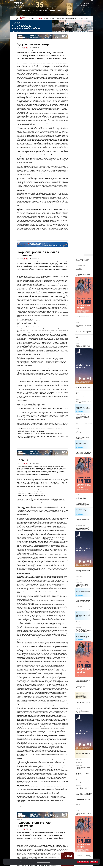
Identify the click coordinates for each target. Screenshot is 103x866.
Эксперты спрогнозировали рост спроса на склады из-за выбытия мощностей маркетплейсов (83, 592)
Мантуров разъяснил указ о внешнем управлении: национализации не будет (81, 696)
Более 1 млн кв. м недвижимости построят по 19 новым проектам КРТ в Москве (83, 813)
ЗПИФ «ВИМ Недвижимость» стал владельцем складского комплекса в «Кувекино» (83, 703)
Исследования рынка (81, 265)
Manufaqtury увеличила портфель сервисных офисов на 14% (83, 578)
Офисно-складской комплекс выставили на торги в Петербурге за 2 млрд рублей (83, 781)
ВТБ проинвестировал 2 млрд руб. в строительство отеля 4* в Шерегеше (83, 339)
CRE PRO (46, 18)
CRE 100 (37, 18)
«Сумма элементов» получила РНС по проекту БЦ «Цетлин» (83, 388)
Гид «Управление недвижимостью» (69, 18)
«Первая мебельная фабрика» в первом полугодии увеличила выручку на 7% (82, 585)
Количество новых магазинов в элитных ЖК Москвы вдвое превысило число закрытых (82, 260)
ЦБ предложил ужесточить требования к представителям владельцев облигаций (82, 504)
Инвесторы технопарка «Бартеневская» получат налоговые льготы (83, 325)
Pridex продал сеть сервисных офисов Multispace (82, 774)
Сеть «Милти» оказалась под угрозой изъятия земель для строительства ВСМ (82, 444)
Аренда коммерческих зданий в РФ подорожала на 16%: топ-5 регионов (82, 417)
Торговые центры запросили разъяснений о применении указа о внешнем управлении (83, 395)
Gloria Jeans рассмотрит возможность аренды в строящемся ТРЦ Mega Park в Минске (83, 630)
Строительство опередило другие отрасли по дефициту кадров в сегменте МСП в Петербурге (83, 528)
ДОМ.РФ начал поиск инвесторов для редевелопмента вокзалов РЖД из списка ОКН (83, 856)
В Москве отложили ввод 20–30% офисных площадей (83, 800)
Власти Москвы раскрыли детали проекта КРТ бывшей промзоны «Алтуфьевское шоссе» (83, 571)
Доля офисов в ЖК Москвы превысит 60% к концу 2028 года (84, 424)
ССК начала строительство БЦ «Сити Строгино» (84, 402)
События (78, 708)
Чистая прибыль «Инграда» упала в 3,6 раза (83, 275)
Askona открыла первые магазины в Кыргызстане (83, 761)
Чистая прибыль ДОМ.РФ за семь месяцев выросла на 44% (83, 637)
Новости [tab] (79, 255)
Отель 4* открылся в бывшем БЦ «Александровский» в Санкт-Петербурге (83, 711)
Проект (77, 322)
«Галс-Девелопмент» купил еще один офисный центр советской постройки (83, 615)
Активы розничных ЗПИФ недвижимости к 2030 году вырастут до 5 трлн (82, 512)
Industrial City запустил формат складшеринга (82, 438)
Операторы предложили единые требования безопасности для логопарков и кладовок (83, 681)
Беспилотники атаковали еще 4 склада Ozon (82, 806)
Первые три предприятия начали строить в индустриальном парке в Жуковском (83, 601)
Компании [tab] (88, 255)
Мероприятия (52, 18)
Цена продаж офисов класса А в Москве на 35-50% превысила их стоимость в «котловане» (83, 408)
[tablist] (84, 255)
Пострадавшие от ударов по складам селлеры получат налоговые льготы (84, 794)
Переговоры (78, 627)
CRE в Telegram (79, 411)
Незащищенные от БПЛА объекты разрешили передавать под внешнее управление (84, 754)
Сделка (77, 315)
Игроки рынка (79, 272)
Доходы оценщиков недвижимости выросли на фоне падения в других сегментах (83, 453)
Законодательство (80, 501)
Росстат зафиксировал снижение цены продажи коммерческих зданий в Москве (83, 520)
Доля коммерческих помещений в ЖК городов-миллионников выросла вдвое (83, 268)
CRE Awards (31, 18)
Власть (77, 392)
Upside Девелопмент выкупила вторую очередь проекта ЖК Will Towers (83, 318)
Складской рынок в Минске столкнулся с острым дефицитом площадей (83, 689)
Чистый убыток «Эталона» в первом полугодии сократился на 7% (83, 332)
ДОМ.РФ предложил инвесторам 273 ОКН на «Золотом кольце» (83, 788)
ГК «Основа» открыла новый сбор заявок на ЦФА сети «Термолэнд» (83, 608)
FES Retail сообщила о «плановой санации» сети (83, 768)
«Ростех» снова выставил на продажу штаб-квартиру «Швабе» (84, 623)
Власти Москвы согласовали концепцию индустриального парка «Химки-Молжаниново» (83, 497)
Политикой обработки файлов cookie (43, 862)
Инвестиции (78, 785)
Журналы (58, 18)
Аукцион (78, 343)
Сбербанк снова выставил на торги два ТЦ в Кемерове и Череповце (83, 346)
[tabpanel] (84, 561)
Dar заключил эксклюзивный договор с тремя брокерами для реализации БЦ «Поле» (84, 431)
